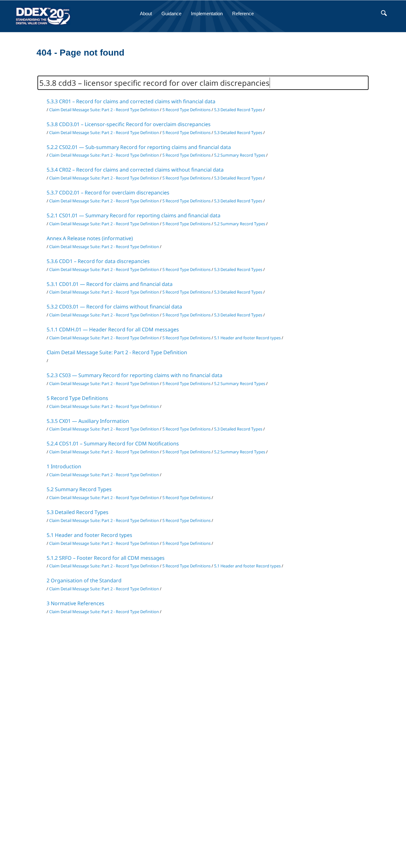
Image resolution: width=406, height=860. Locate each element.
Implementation (207, 13)
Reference (243, 13)
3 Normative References (75, 603)
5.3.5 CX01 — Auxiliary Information (88, 420)
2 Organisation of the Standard (84, 580)
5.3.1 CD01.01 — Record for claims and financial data (110, 284)
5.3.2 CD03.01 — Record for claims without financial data (114, 306)
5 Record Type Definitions (186, 109)
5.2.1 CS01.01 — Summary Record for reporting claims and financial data (133, 215)
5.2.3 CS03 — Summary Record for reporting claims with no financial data (134, 375)
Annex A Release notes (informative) (90, 238)
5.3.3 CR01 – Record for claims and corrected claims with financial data (131, 101)
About (146, 13)
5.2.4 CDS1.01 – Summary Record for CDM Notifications (113, 443)
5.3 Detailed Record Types (238, 109)
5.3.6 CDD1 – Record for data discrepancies (98, 261)
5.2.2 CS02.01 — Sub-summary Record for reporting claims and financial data (139, 147)
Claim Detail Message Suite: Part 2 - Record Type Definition (104, 109)
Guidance (171, 13)
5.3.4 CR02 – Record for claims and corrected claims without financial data (135, 169)
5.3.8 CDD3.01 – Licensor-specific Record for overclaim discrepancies (129, 124)
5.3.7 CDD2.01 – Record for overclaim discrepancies (108, 192)
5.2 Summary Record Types (239, 155)
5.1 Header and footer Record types (247, 338)
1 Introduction (64, 466)
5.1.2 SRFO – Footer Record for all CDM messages (106, 557)
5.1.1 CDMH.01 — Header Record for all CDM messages (113, 329)
